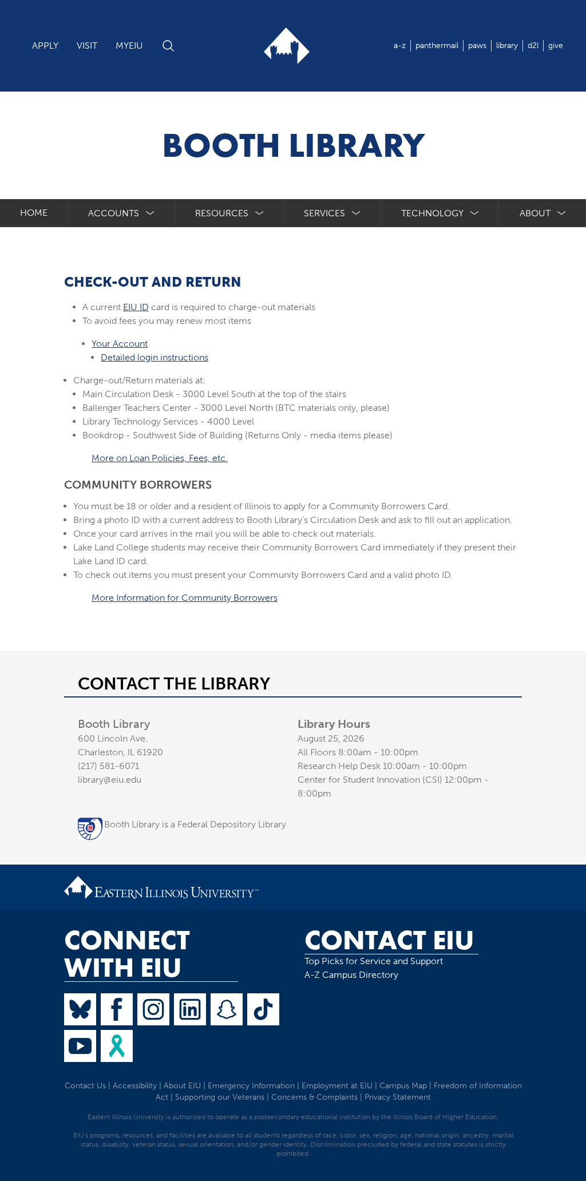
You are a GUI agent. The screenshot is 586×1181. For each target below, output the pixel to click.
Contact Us (85, 1086)
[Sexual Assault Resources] (117, 1046)
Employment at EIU (337, 1086)
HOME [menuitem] (33, 212)
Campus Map (403, 1086)
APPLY (45, 45)
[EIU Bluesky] (80, 1009)
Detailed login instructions (154, 357)
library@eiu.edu (109, 779)
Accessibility (135, 1086)
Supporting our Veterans (219, 1097)
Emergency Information (251, 1086)
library (507, 45)
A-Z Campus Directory (351, 974)
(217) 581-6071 (108, 765)
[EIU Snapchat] (227, 1009)
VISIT (87, 45)
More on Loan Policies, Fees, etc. (160, 458)
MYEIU (129, 45)
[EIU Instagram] (153, 1009)
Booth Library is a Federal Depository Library (195, 824)
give (555, 45)
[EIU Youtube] (80, 1046)
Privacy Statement (398, 1097)
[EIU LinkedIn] (190, 1009)
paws (477, 45)
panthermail (436, 45)
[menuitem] (121, 213)
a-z (400, 45)
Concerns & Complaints (314, 1097)
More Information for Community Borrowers (185, 597)
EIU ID (136, 307)
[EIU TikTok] (263, 1009)
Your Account (120, 343)
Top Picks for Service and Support (373, 961)
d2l (533, 45)
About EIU (182, 1086)
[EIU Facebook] (117, 1009)
